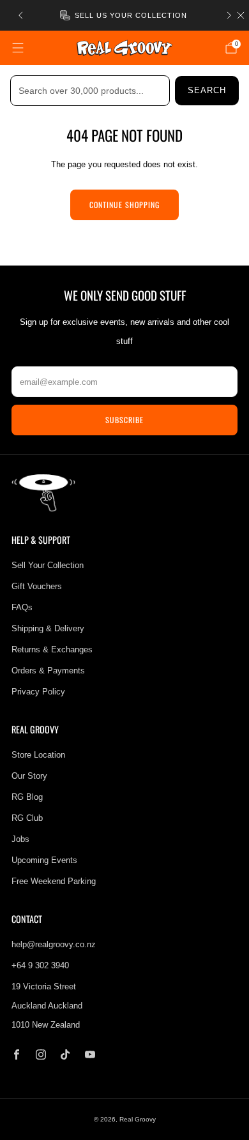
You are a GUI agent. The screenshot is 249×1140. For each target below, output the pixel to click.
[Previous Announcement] (20, 15)
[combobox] (90, 90)
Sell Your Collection (47, 565)
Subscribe (124, 419)
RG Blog (27, 797)
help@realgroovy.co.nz (53, 944)
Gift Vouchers (36, 586)
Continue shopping (124, 204)
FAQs (22, 607)
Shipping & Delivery (47, 628)
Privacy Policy (38, 691)
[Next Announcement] (229, 15)
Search (207, 90)
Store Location (38, 755)
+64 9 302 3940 (40, 965)
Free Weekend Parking (53, 881)
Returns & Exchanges (52, 649)
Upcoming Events (44, 860)
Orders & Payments (48, 670)
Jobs (20, 839)
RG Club (27, 818)
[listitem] (125, 15)
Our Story (29, 776)
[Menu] (17, 47)
